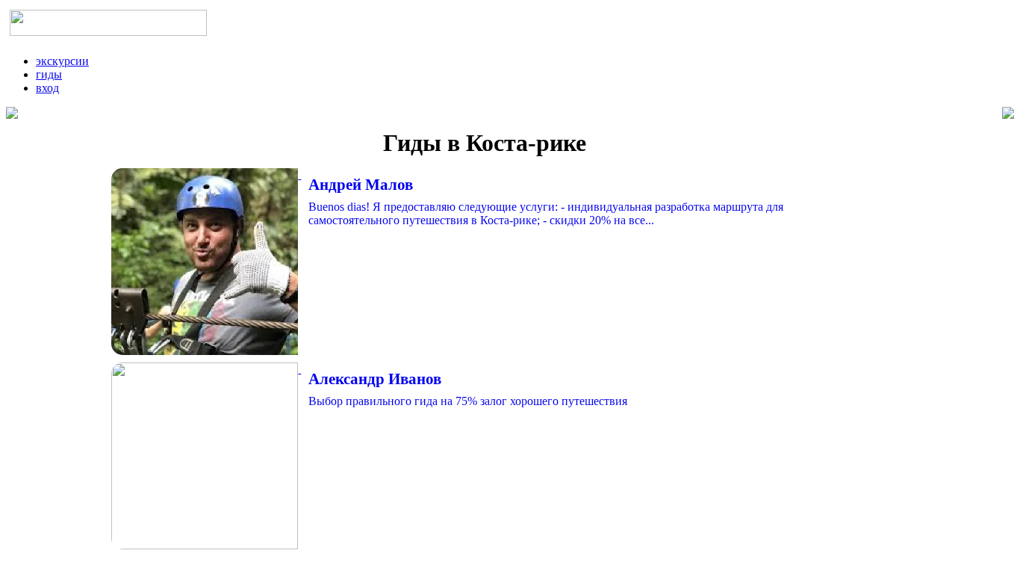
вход (47, 87)
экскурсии (62, 61)
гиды (49, 74)
